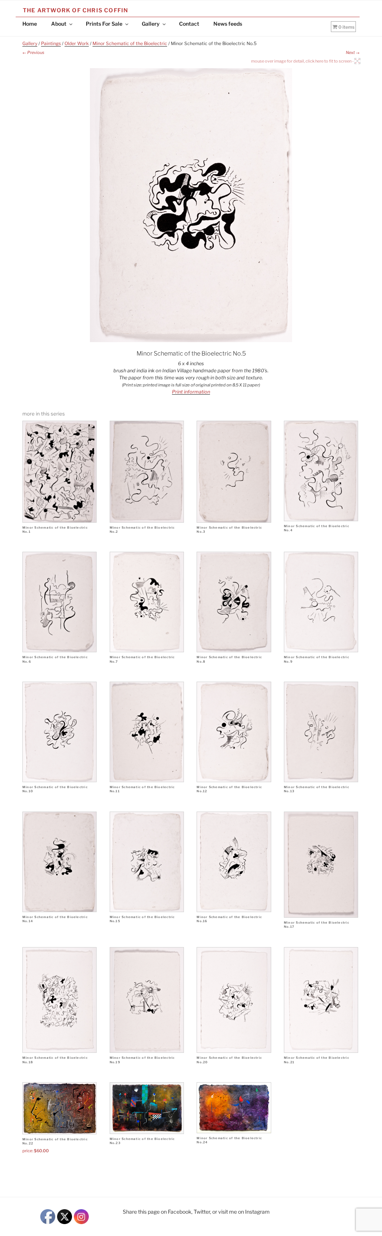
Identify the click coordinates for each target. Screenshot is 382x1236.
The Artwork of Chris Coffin (75, 10)
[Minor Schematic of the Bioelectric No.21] (321, 1000)
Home (29, 23)
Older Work (77, 43)
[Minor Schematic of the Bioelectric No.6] (59, 602)
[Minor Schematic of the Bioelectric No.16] (234, 862)
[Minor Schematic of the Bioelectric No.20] (234, 1000)
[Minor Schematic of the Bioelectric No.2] (147, 472)
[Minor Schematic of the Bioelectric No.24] (234, 1107)
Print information (191, 392)
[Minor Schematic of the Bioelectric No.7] (147, 602)
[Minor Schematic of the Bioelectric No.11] (147, 732)
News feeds (227, 23)
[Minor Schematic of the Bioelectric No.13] (321, 732)
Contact (189, 23)
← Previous (33, 52)
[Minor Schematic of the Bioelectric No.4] (321, 471)
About (58, 23)
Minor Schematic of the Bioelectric (130, 43)
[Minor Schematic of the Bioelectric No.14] (59, 862)
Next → (353, 52)
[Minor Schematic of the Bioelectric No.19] (147, 1000)
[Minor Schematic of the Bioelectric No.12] (234, 732)
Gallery (151, 23)
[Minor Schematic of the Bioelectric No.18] (59, 1000)
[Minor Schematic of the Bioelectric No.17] (321, 865)
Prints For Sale (104, 23)
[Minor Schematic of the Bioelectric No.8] (234, 602)
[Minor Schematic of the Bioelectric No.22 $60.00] (59, 1108)
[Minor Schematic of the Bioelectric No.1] (59, 472)
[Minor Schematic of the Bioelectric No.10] (59, 732)
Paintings (51, 43)
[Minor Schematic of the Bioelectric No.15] (147, 862)
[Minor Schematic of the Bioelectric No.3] (234, 472)
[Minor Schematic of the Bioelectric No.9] (321, 602)
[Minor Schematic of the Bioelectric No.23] (147, 1108)
